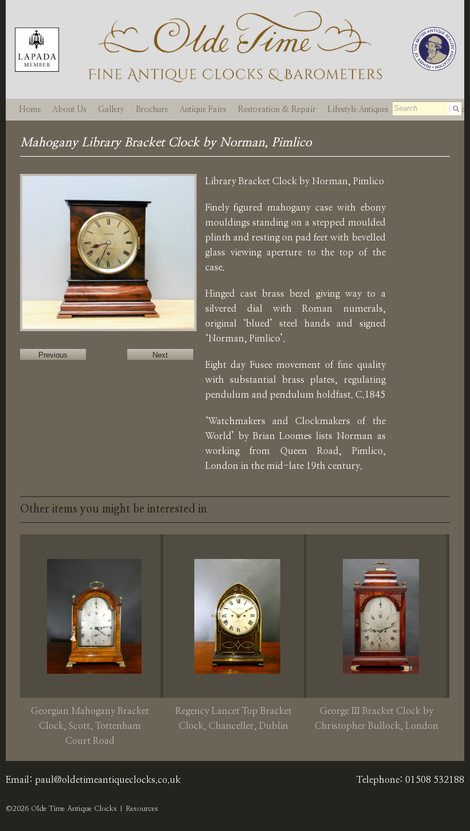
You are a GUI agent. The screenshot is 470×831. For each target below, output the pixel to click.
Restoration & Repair (277, 110)
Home (30, 110)
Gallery (111, 110)
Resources (142, 809)
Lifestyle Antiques (358, 110)
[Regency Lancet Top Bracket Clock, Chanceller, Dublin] (237, 616)
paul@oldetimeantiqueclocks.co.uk (108, 780)
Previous (53, 355)
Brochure (152, 110)
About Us (69, 110)
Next (160, 355)
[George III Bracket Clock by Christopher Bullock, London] (380, 616)
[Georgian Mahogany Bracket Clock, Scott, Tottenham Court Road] (94, 616)
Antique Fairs (202, 110)
